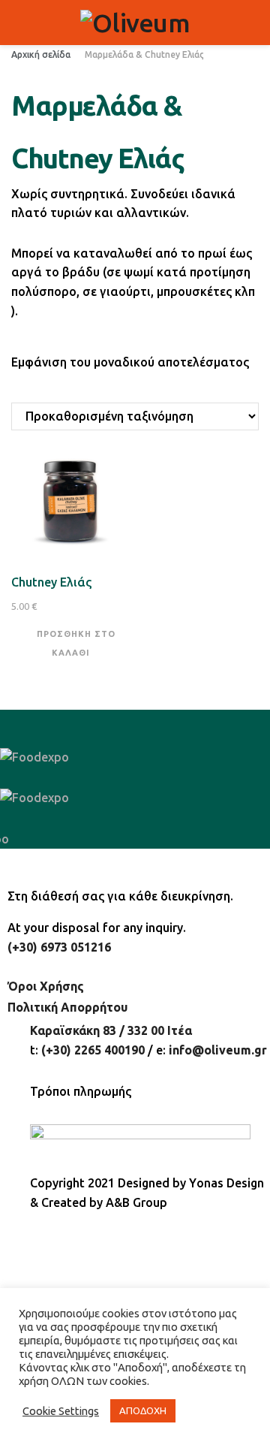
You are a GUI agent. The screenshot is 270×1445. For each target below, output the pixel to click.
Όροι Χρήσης (46, 986)
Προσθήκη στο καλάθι (76, 642)
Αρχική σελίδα (40, 54)
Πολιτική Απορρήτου (68, 1007)
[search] (252, 22)
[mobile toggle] (17, 22)
